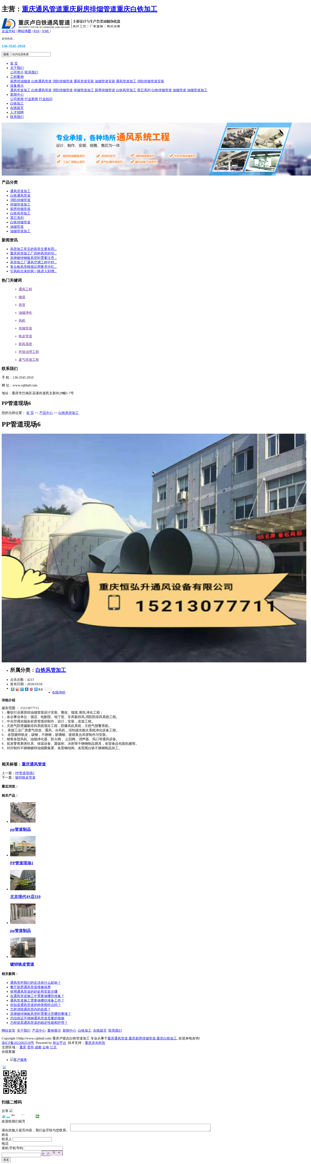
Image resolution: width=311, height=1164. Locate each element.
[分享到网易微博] (31, 689)
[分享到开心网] (23, 1116)
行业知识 (45, 99)
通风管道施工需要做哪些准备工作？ (37, 1000)
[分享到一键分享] (8, 1116)
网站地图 (24, 31)
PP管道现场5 (24, 773)
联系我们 (31, 72)
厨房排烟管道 (105, 90)
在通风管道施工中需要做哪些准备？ (37, 996)
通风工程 (25, 289)
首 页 (14, 63)
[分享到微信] (37, 1116)
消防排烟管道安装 (150, 81)
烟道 (22, 297)
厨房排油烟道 (20, 81)
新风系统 (25, 344)
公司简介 (17, 72)
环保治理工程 (29, 352)
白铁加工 (17, 103)
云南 (45, 1047)
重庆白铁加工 (137, 9)
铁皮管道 (25, 336)
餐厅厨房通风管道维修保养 (30, 987)
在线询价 (59, 692)
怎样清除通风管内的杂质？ (30, 1009)
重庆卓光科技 (95, 1043)
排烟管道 (25, 328)
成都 (38, 1047)
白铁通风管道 (41, 81)
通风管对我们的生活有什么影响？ (35, 982)
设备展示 (17, 85)
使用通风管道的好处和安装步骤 (34, 991)
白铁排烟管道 (161, 90)
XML (45, 31)
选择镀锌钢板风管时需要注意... (33, 258)
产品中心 (46, 413)
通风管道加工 (126, 81)
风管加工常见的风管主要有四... (33, 249)
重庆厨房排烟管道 (90, 9)
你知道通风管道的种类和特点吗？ (35, 1005)
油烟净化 (25, 312)
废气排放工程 (29, 359)
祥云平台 (59, 1043)
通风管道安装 (84, 81)
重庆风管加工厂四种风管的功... (33, 253)
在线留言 (17, 108)
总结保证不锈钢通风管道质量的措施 (37, 1018)
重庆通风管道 (42, 9)
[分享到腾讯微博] (21, 689)
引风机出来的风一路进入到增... (33, 271)
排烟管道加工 (84, 90)
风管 (22, 305)
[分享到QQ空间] (12, 689)
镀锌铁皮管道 (25, 777)
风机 (22, 320)
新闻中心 (17, 94)
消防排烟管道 (62, 81)
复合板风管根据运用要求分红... (33, 267)
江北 (53, 1047)
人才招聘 (17, 112)
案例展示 (54, 1030)
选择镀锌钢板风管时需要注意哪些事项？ (40, 1014)
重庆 (22, 1047)
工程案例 (17, 77)
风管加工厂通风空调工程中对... (33, 262)
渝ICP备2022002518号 (18, 1043)
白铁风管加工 (126, 90)
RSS (36, 31)
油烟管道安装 (105, 81)
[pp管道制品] (23, 821)
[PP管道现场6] (154, 661)
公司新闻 (17, 99)
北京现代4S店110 (25, 896)
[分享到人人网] (26, 689)
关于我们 (17, 68)
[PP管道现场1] (23, 855)
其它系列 (144, 90)
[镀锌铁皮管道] (23, 956)
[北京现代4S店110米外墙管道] (23, 889)
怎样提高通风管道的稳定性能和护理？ (39, 1022)
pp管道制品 (20, 829)
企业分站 (8, 31)
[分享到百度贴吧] (28, 1116)
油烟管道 (179, 90)
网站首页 (8, 1030)
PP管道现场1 (21, 863)
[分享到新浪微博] (17, 689)
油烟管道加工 (197, 90)
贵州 (30, 1047)
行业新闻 (31, 99)
